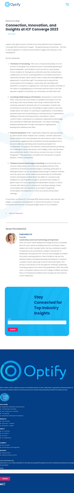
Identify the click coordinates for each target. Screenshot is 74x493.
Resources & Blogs (13, 21)
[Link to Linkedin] (1, 484)
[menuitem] (37, 410)
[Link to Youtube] (3, 484)
